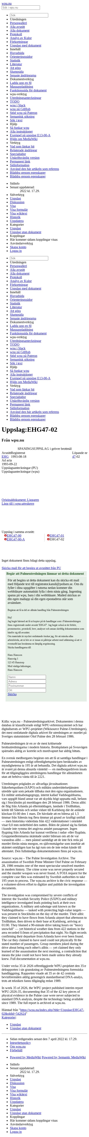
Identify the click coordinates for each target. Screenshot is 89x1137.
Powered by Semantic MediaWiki (64, 1057)
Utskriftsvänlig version (25, 157)
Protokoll (16, 34)
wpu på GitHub (20, 109)
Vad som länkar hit (22, 146)
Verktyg (15, 142)
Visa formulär (19, 209)
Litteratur (16, 64)
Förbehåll (16, 1050)
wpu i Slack (17, 105)
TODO (14, 101)
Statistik (15, 60)
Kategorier (17, 224)
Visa (13, 206)
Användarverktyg (21, 243)
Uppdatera (17, 221)
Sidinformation (19, 165)
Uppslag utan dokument (25, 232)
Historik (15, 217)
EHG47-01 (56, 535)
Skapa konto (18, 247)
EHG (5, 456)
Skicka (12, 694)
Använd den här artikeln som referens (34, 169)
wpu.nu (7, 3)
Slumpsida (17, 71)
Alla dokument (19, 30)
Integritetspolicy (20, 1043)
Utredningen (18, 19)
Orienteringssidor (21, 56)
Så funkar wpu (19, 127)
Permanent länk (20, 161)
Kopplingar (17, 236)
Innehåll (15, 49)
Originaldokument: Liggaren (20, 500)
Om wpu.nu (18, 1046)
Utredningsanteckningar (25, 98)
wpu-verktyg (18, 94)
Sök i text (16, 120)
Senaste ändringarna (23, 75)
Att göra (15, 68)
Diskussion (17, 202)
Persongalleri (18, 23)
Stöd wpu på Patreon (23, 113)
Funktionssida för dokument (28, 90)
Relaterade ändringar (23, 150)
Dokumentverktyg (22, 79)
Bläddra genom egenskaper (28, 172)
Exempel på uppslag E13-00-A (30, 135)
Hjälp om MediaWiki (23, 139)
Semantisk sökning (22, 116)
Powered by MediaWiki (25, 1057)
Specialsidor (18, 154)
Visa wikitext (18, 213)
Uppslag (15, 198)
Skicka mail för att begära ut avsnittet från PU (31, 568)
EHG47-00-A (16, 539)
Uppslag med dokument (25, 45)
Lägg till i (18, 503)
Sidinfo (14, 183)
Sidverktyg (17, 194)
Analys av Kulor (21, 38)
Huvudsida (17, 53)
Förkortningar (19, 41)
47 (74, 456)
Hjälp (13, 124)
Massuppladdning (21, 86)
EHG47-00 (14, 535)
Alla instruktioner (21, 131)
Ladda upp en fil (20, 83)
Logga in (16, 251)
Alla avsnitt (17, 26)
